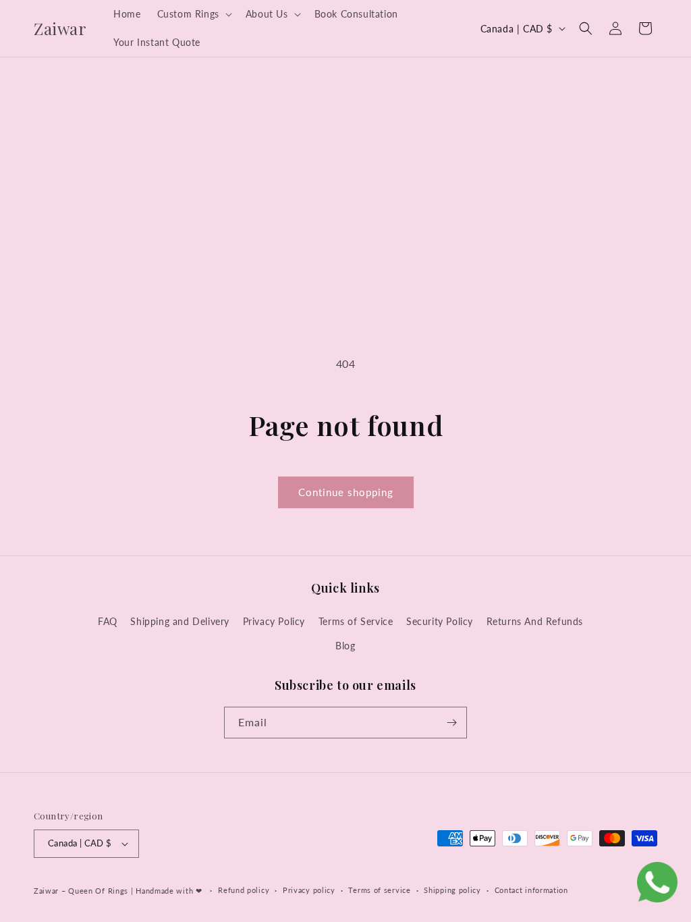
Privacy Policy (274, 621)
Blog (345, 645)
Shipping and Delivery (179, 621)
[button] (193, 14)
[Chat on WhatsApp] (657, 885)
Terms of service (379, 890)
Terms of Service (356, 621)
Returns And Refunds (535, 621)
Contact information (531, 890)
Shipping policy (452, 890)
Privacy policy (309, 890)
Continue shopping (345, 492)
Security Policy (439, 621)
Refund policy (243, 890)
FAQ (107, 621)
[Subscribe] (451, 722)
